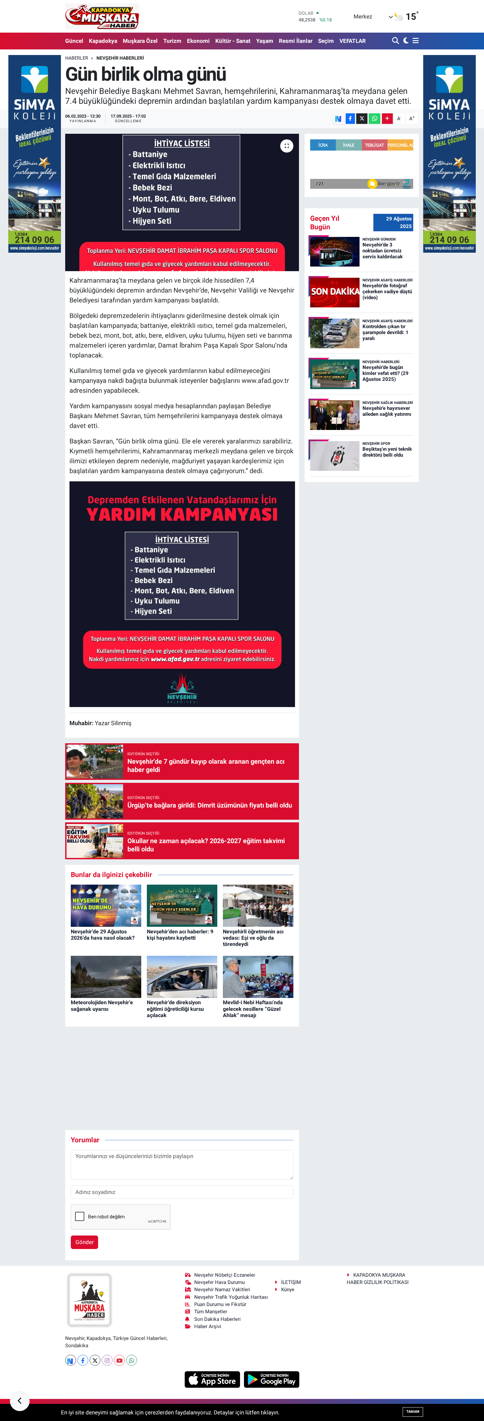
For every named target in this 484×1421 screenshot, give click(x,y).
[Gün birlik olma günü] (182, 202)
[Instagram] (107, 1360)
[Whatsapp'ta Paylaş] (374, 118)
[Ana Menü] (414, 41)
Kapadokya (103, 41)
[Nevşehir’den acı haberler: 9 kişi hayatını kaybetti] (182, 905)
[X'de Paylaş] (361, 118)
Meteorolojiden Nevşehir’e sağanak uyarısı (102, 1005)
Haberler (76, 58)
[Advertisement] (185, 1078)
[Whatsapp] (131, 1360)
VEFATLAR (352, 41)
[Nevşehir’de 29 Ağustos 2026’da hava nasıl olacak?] (106, 905)
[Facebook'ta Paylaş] (350, 118)
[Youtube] (119, 1360)
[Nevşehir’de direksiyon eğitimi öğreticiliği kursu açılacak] (182, 976)
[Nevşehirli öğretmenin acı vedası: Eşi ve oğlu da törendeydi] (258, 905)
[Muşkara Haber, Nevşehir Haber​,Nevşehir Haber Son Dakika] (102, 16)
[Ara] (396, 41)
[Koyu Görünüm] (405, 41)
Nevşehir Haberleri (120, 58)
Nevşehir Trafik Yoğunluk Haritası (231, 1297)
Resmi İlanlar (295, 41)
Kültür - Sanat (233, 41)
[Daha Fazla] (387, 118)
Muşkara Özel (140, 41)
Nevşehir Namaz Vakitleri (222, 1290)
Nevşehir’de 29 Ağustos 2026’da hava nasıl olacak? (103, 934)
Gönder (84, 1242)
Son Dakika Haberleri (217, 1319)
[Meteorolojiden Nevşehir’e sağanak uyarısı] (106, 976)
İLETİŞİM (291, 1282)
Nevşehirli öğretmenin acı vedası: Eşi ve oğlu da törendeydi (253, 937)
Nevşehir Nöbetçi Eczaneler (224, 1275)
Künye (287, 1290)
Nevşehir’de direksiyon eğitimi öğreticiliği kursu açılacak (175, 1008)
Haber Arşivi (207, 1326)
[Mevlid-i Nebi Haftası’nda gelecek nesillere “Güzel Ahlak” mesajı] (258, 976)
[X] (95, 1360)
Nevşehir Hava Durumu (219, 1282)
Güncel (74, 41)
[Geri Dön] (20, 1401)
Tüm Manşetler (210, 1312)
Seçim (326, 41)
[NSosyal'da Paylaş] (338, 118)
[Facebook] (82, 1360)
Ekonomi (198, 41)
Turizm (172, 41)
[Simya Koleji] (34, 153)
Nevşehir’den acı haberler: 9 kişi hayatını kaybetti (180, 934)
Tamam (412, 1411)
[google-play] (272, 1379)
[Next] (70, 1360)
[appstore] (213, 1379)
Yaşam (264, 41)
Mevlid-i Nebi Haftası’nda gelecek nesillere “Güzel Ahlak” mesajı (253, 1008)
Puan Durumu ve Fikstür (220, 1304)
